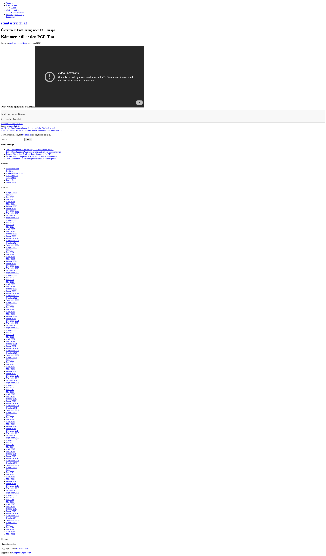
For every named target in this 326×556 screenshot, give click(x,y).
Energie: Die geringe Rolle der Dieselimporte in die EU (28, 154)
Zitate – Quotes (12, 10)
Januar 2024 (11, 263)
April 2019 (10, 394)
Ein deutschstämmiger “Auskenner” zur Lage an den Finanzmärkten (33, 152)
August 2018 (11, 412)
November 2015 (12, 488)
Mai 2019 (10, 392)
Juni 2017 (10, 445)
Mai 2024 (10, 254)
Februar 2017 (11, 454)
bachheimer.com (12, 169)
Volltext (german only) (15, 14)
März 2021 (10, 341)
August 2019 (11, 385)
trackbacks (26, 135)
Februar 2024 (11, 261)
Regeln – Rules (17, 12)
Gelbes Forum (12, 175)
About (13, 8)
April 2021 (10, 339)
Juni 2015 (10, 500)
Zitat (18, 126)
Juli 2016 (9, 470)
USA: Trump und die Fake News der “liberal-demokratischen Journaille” (31, 130)
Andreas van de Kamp (13, 114)
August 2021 (11, 330)
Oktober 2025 (11, 215)
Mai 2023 (10, 282)
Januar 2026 (11, 208)
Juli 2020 (9, 360)
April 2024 (10, 257)
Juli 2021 (9, 332)
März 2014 (10, 534)
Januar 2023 (11, 291)
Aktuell (12, 126)
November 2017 (12, 433)
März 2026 (10, 204)
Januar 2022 (11, 318)
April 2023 (10, 284)
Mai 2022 (10, 309)
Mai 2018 (10, 419)
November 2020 (12, 351)
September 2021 (12, 328)
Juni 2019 (10, 390)
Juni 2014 (10, 527)
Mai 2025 (10, 227)
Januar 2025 (11, 236)
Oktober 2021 (11, 325)
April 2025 (10, 229)
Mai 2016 (10, 474)
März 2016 (10, 479)
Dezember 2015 (12, 486)
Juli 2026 (9, 195)
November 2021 (12, 323)
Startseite (9, 3)
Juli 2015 (9, 497)
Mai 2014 (10, 529)
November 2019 (12, 378)
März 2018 (10, 424)
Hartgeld (9, 171)
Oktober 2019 (11, 380)
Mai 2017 (10, 447)
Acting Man (11, 178)
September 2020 (12, 355)
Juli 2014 (9, 525)
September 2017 (12, 438)
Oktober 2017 (11, 435)
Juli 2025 (9, 222)
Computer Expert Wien (21, 553)
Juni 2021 (10, 335)
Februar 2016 (11, 481)
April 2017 (10, 449)
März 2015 (10, 506)
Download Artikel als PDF (12, 124)
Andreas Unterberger (14, 173)
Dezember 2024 (12, 238)
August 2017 (11, 440)
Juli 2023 (9, 277)
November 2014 (12, 516)
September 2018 (12, 410)
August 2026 (11, 192)
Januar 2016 (11, 484)
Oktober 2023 (11, 270)
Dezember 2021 (12, 321)
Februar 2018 (11, 426)
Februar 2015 (11, 509)
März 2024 (10, 259)
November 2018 (12, 406)
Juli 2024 (9, 250)
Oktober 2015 (11, 490)
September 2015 (12, 493)
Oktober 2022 (11, 298)
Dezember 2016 (12, 458)
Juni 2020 (10, 362)
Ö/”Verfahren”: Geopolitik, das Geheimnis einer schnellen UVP (31, 156)
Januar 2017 (11, 456)
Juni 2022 (10, 307)
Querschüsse (11, 182)
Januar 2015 (11, 511)
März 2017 (10, 451)
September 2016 (12, 465)
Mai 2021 (10, 337)
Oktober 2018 (11, 408)
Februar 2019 (11, 399)
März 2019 (10, 396)
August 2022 (11, 302)
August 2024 (11, 247)
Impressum (10, 17)
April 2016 (10, 477)
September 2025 (12, 218)
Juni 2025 (10, 224)
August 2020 (11, 357)
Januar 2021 (11, 346)
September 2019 (12, 383)
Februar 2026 (11, 206)
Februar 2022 (11, 316)
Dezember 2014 (12, 513)
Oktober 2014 (11, 518)
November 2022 (12, 296)
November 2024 (12, 241)
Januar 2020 (11, 373)
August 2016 (11, 467)
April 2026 (10, 202)
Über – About (11, 5)
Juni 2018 (10, 417)
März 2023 (10, 286)
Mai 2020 (10, 364)
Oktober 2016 (11, 463)
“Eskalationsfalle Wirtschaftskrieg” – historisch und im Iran (29, 149)
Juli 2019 (9, 387)
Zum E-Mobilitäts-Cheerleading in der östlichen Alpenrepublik (31, 159)
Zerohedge (10, 180)
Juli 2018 (9, 415)
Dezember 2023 (12, 266)
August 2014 (11, 522)
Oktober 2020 (11, 353)
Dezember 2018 (12, 403)
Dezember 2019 (12, 376)
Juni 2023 (10, 280)
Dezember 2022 (12, 293)
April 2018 (10, 422)
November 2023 (12, 268)
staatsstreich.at (22, 548)
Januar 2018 (11, 429)
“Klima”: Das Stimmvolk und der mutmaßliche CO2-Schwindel (28, 128)
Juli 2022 (9, 305)
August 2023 (11, 275)
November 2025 (12, 213)
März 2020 (10, 369)
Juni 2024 (10, 252)
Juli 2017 (9, 442)
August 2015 (11, 495)
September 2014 (12, 520)
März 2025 (10, 231)
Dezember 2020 (12, 348)
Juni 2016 (10, 472)
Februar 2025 (11, 234)
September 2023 (12, 273)
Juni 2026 (10, 197)
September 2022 (12, 300)
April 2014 (10, 532)
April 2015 (10, 504)
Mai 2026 (10, 199)
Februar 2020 (11, 371)
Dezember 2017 (12, 431)
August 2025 (11, 220)
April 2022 (10, 312)
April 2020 (10, 367)
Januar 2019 (11, 401)
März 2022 (10, 314)
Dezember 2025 (12, 211)
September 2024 (12, 245)
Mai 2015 (10, 502)
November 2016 (12, 461)
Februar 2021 (11, 344)
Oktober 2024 (11, 243)
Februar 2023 (11, 289)
